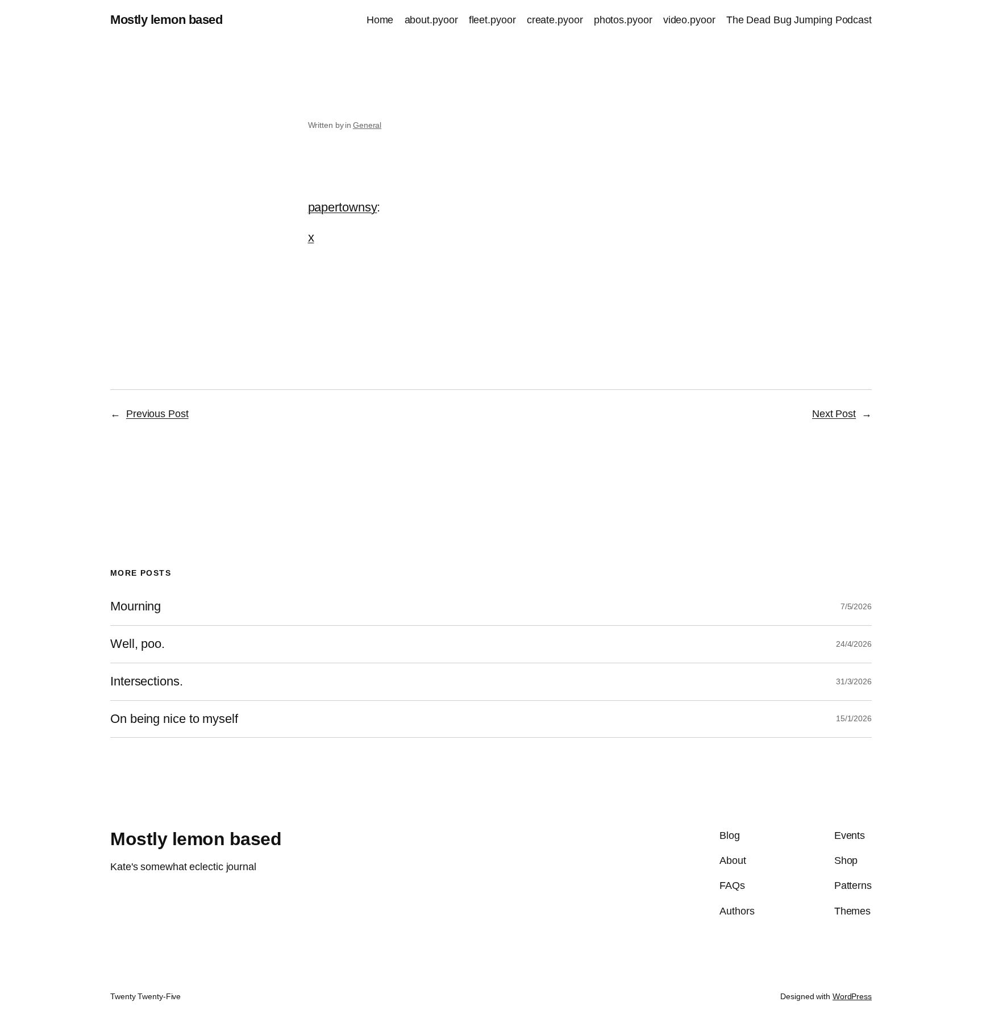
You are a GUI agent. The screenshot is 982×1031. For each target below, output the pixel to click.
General (367, 125)
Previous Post (157, 413)
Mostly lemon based (166, 20)
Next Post (834, 413)
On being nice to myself (174, 719)
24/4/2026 (854, 643)
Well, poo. (137, 644)
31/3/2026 (854, 681)
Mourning (135, 606)
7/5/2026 (856, 606)
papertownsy (342, 207)
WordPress (852, 996)
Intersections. (146, 681)
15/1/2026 (854, 718)
